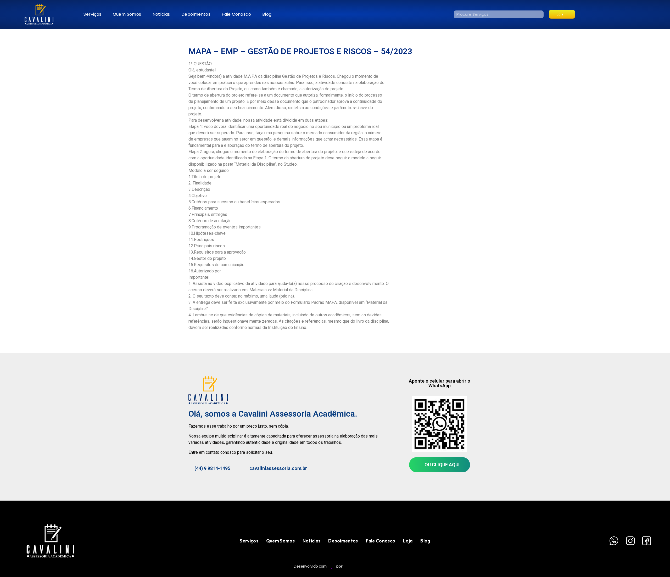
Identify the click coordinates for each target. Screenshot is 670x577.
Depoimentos (195, 14)
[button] (562, 14)
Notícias (161, 14)
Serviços (92, 14)
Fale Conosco (236, 14)
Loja (407, 541)
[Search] (540, 14)
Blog (267, 14)
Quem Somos (127, 14)
